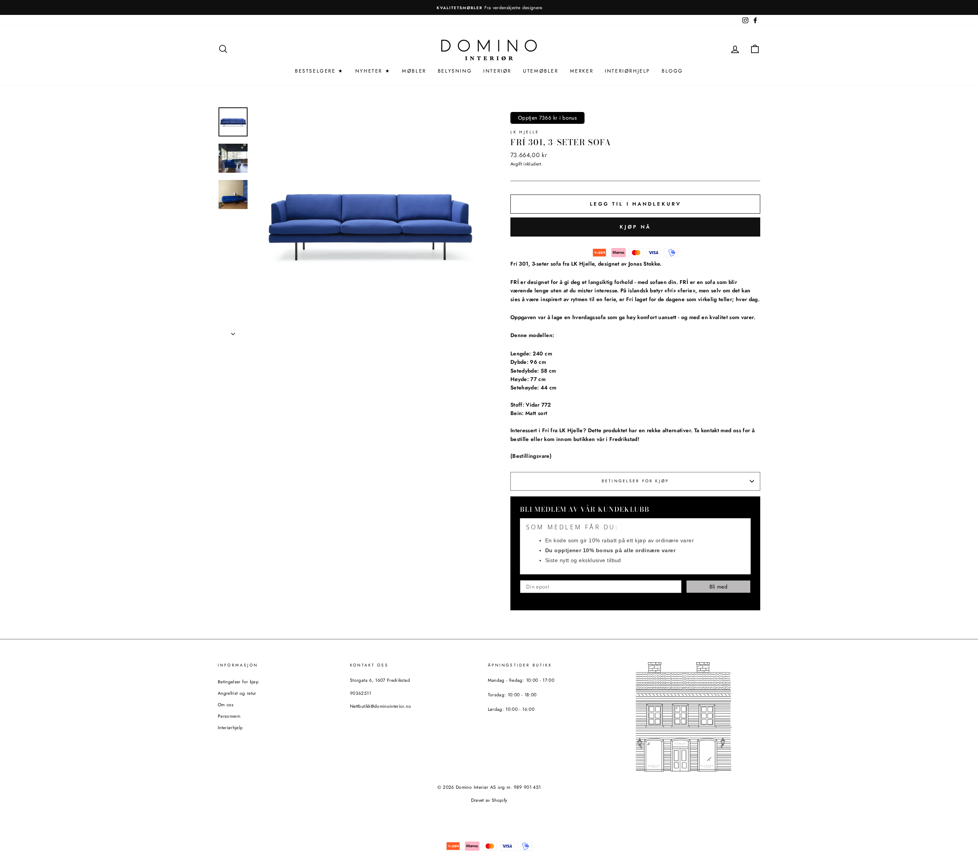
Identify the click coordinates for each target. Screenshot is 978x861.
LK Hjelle (524, 132)
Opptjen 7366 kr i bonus (547, 118)
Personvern (229, 716)
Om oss (225, 704)
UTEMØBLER (540, 71)
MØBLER (414, 71)
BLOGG (672, 71)
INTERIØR (497, 71)
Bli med (718, 586)
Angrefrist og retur (237, 693)
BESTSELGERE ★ (319, 71)
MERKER (582, 71)
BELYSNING (455, 71)
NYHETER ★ (372, 71)
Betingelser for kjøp (635, 481)
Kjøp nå (635, 226)
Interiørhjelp (230, 727)
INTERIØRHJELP (627, 71)
